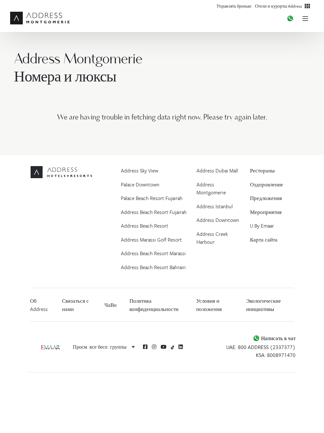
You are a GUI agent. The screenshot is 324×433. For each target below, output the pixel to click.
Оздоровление (266, 184)
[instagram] (154, 346)
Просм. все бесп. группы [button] (100, 346)
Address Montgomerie (211, 189)
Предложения (266, 198)
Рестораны (262, 170)
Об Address (39, 305)
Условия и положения (209, 305)
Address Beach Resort (144, 225)
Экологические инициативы (263, 305)
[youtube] (163, 346)
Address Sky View (139, 170)
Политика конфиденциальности (153, 305)
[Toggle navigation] (305, 18)
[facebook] (145, 346)
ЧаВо (110, 305)
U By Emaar (262, 225)
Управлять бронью (233, 6)
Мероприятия (266, 212)
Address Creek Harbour (212, 238)
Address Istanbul (214, 206)
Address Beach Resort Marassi (153, 253)
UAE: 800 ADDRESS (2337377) (261, 347)
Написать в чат (278, 338)
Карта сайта (263, 239)
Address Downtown (217, 220)
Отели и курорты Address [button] (280, 6)
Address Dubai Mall (217, 170)
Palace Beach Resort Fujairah (152, 198)
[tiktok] (172, 347)
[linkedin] (180, 346)
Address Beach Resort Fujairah (154, 212)
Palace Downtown (140, 184)
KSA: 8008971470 (276, 355)
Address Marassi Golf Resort (151, 239)
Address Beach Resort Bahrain (153, 267)
